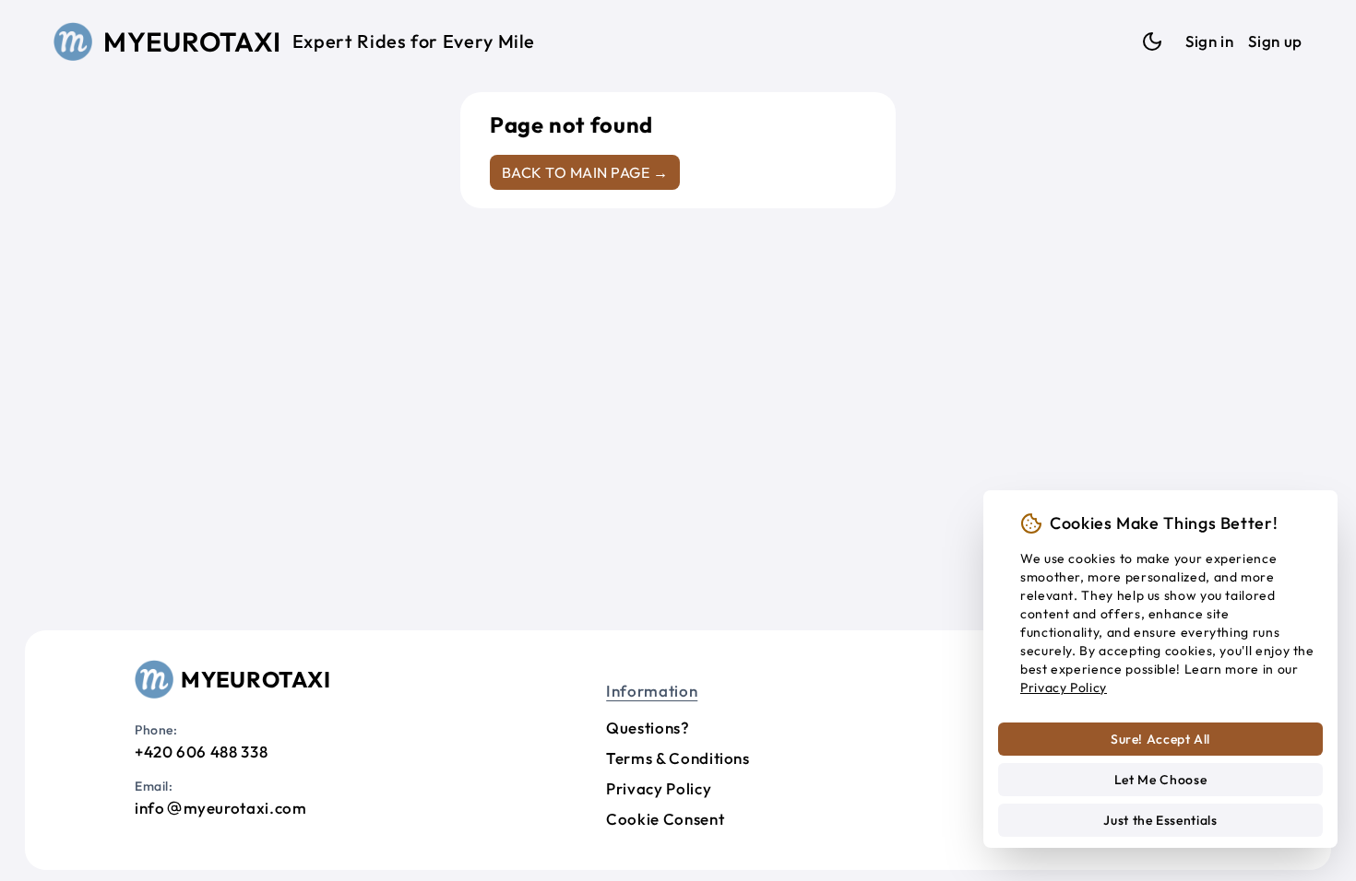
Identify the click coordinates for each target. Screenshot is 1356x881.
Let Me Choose (1160, 779)
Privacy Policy (658, 788)
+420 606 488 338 (201, 751)
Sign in (1209, 41)
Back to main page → (585, 172)
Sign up (1275, 41)
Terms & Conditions (678, 758)
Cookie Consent (665, 818)
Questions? (647, 727)
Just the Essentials (1160, 820)
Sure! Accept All (1160, 739)
